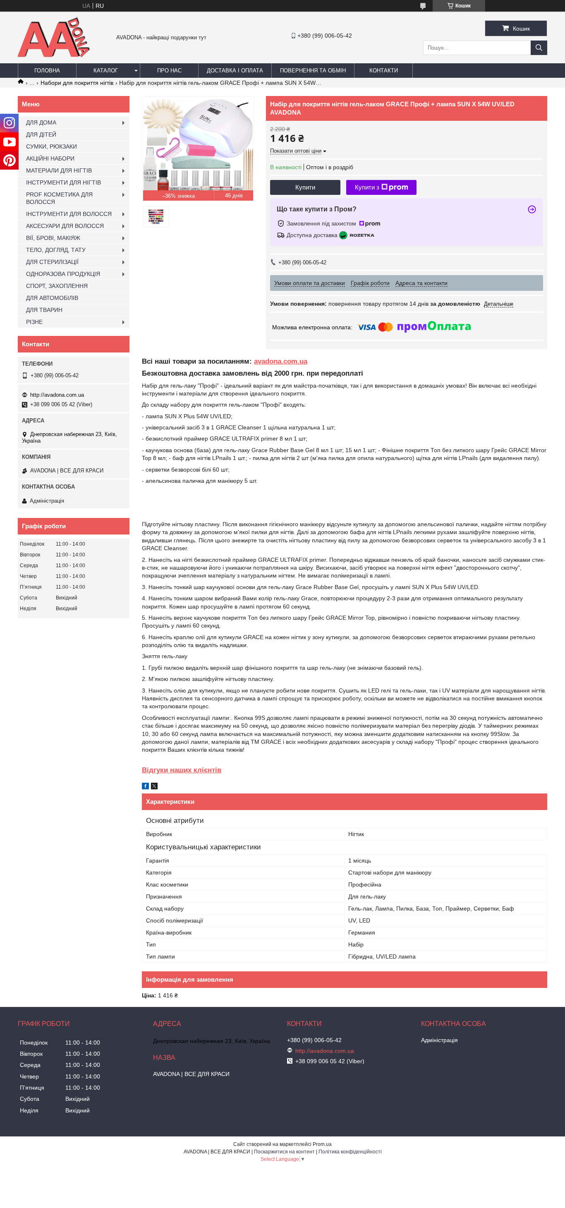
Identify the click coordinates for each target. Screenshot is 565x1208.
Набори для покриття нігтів (77, 82)
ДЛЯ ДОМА (41, 122)
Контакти (383, 70)
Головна (47, 70)
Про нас (169, 70)
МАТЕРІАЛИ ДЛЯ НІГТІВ (59, 170)
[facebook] (145, 787)
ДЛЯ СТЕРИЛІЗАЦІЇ (52, 262)
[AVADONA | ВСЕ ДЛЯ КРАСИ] (54, 55)
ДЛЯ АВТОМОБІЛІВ (52, 298)
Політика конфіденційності (350, 1152)
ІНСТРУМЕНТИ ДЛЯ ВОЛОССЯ (69, 214)
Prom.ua (322, 1144)
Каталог (105, 70)
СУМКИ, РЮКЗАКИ (51, 146)
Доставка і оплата (235, 70)
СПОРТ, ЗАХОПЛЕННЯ (57, 286)
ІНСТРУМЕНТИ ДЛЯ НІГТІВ (63, 182)
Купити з (367, 187)
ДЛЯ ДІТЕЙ (41, 134)
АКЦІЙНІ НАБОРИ (50, 158)
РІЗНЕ (34, 322)
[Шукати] (539, 48)
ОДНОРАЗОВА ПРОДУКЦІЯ (63, 274)
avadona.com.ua (280, 361)
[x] (154, 787)
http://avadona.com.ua (57, 395)
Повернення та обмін (313, 70)
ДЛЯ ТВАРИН (44, 310)
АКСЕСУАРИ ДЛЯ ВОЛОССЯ (65, 226)
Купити (305, 187)
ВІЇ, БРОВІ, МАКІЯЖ (53, 238)
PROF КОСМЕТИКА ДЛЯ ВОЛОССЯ (59, 198)
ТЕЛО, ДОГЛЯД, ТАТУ (56, 250)
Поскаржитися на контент (284, 1152)
